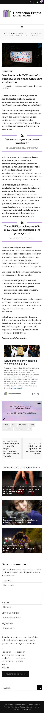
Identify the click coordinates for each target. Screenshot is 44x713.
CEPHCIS (5, 424)
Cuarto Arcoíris (10, 487)
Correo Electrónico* (11, 613)
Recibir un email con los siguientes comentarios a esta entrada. (8, 660)
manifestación (7, 429)
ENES (13, 424)
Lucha (32, 424)
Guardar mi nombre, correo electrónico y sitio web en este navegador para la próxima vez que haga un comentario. (21, 640)
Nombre (6, 602)
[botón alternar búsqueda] (37, 2)
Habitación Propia (27, 705)
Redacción (8, 86)
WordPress (27, 709)
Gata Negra (18, 517)
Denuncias (7, 71)
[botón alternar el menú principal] (22, 27)
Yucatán (28, 429)
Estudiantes (22, 424)
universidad (18, 429)
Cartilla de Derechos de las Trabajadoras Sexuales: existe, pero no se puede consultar (21, 491)
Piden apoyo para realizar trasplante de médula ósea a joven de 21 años (20, 521)
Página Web (7, 623)
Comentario (7, 580)
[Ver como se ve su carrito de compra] (41, 2)
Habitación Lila (34, 487)
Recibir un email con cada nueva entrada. (21, 656)
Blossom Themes (33, 707)
